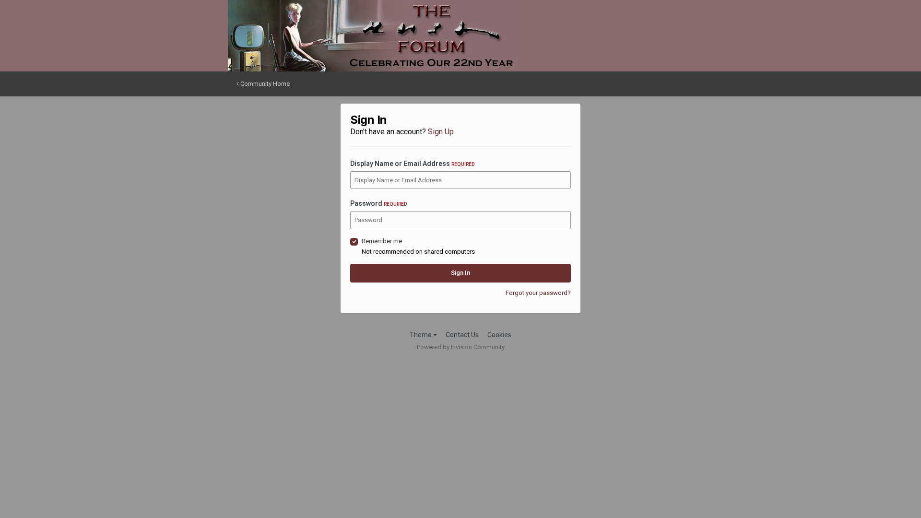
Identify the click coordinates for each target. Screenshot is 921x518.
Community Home (264, 83)
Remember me (382, 241)
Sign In (460, 272)
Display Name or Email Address (412, 163)
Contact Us (462, 335)
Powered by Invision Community (461, 347)
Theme (421, 335)
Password (378, 203)
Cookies (499, 335)
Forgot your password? (538, 292)
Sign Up (441, 131)
